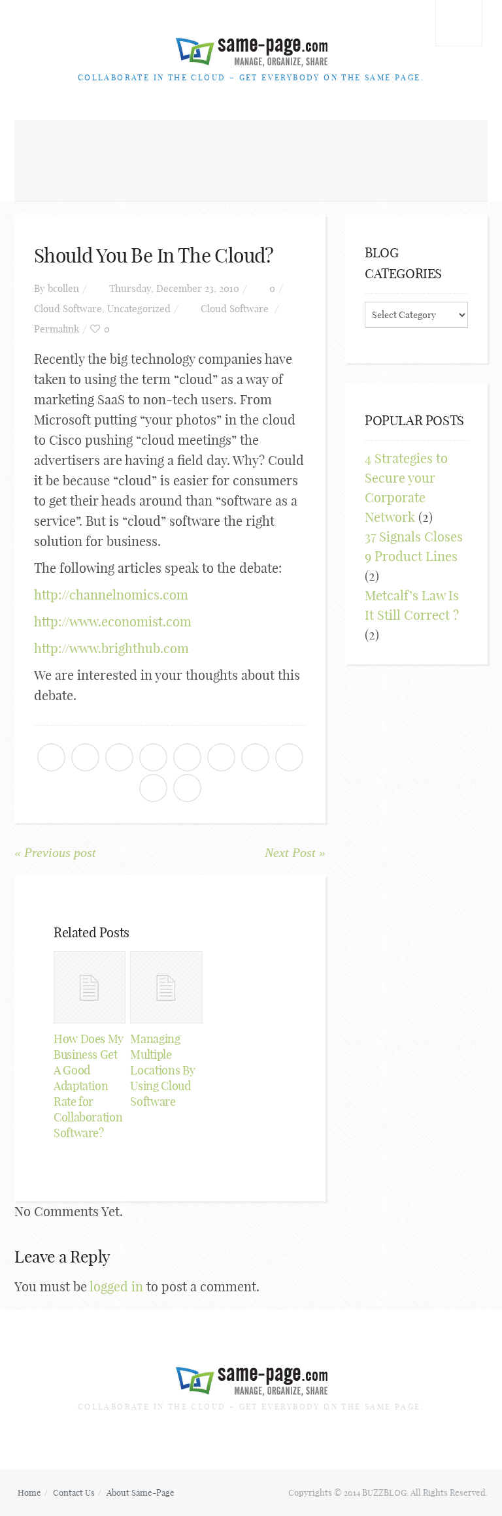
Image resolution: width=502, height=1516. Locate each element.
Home (29, 1492)
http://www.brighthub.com (111, 648)
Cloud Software (68, 308)
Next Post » (295, 852)
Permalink (56, 329)
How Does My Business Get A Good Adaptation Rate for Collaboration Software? (89, 1085)
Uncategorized (139, 308)
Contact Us (74, 1492)
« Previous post (55, 852)
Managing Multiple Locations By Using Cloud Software (162, 1070)
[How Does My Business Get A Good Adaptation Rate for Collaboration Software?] (90, 987)
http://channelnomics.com (111, 595)
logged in (116, 1286)
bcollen (63, 288)
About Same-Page (141, 1492)
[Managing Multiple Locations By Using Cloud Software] (166, 987)
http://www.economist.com (113, 621)
